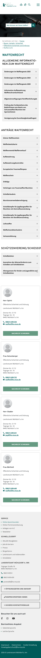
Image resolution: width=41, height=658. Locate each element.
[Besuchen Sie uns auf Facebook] (2, 618)
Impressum (5, 645)
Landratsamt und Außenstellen (14, 554)
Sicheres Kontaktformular (17, 605)
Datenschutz (16, 645)
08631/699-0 (8, 573)
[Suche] (29, 5)
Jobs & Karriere (8, 544)
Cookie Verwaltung (30, 645)
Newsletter (6, 532)
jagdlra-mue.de (11, 435)
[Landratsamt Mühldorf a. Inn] (8, 5)
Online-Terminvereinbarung (13, 525)
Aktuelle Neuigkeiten (10, 541)
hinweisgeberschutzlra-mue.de (13, 647)
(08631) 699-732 (11, 377)
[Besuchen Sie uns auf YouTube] (13, 618)
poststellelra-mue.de (12, 582)
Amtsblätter (7, 558)
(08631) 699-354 (11, 322)
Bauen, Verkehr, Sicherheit (13, 43)
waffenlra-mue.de (13, 324)
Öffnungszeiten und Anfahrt (18, 589)
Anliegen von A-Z (9, 528)
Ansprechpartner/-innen (16, 597)
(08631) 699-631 (11, 433)
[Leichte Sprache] (21, 5)
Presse (5, 548)
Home (22, 41)
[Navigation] (38, 4)
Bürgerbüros (7, 551)
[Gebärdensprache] (25, 5)
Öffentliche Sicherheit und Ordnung (16, 46)
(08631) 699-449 (11, 488)
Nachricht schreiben (20, 333)
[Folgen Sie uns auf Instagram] (7, 618)
